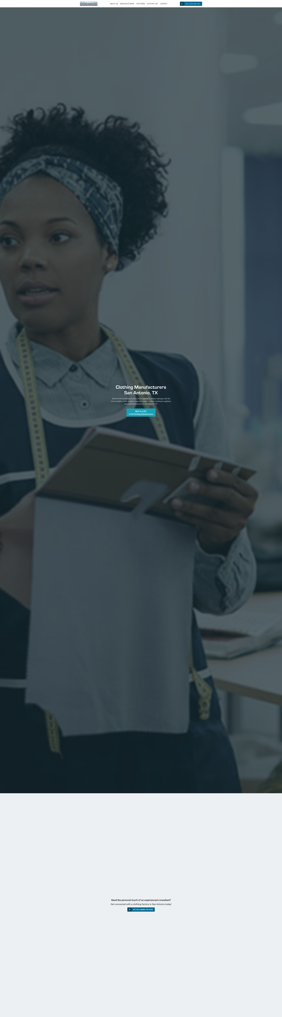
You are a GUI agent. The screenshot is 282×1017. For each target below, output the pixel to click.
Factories (140, 4)
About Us (114, 4)
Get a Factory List (193, 4)
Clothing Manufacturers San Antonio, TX (141, 389)
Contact (163, 4)
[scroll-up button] (278, 1013)
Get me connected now (143, 909)
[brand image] (88, 4)
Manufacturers (127, 4)
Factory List (152, 4)
